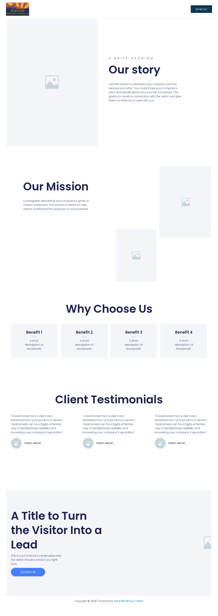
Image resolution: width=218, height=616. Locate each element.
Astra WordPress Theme (128, 601)
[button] (201, 9)
